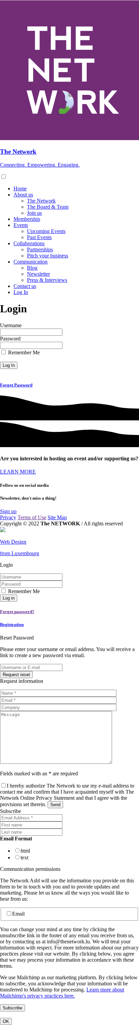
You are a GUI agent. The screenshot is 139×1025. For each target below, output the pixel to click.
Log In (20, 292)
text (24, 857)
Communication (30, 262)
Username (11, 325)
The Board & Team (47, 207)
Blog (32, 268)
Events (20, 225)
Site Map (57, 517)
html (25, 851)
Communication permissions (30, 869)
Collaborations (29, 243)
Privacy (8, 517)
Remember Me (24, 352)
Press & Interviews (47, 280)
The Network (41, 201)
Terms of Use (32, 517)
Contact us (24, 286)
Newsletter (38, 274)
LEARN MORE (18, 472)
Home (20, 188)
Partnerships (40, 249)
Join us (34, 213)
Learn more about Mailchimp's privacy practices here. (62, 993)
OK (6, 1021)
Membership (26, 219)
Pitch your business (47, 255)
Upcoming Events (46, 231)
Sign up (8, 511)
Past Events (39, 237)
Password (10, 338)
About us (23, 194)
